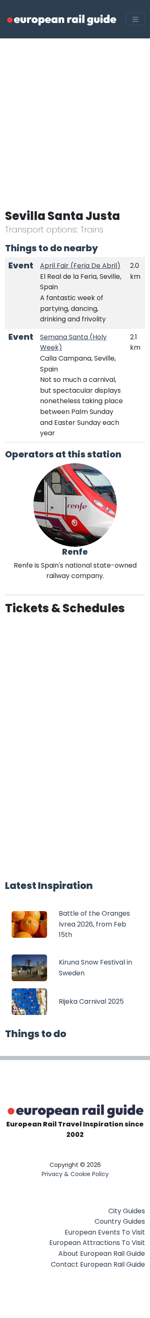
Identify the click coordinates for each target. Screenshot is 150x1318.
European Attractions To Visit (97, 1242)
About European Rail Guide (101, 1253)
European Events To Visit (105, 1232)
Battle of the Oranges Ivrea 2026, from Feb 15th (94, 924)
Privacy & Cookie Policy (75, 1174)
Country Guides (120, 1221)
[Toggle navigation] (135, 19)
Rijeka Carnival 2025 (91, 1001)
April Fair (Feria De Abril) (80, 265)
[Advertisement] (75, 118)
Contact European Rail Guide (98, 1264)
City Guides (126, 1211)
